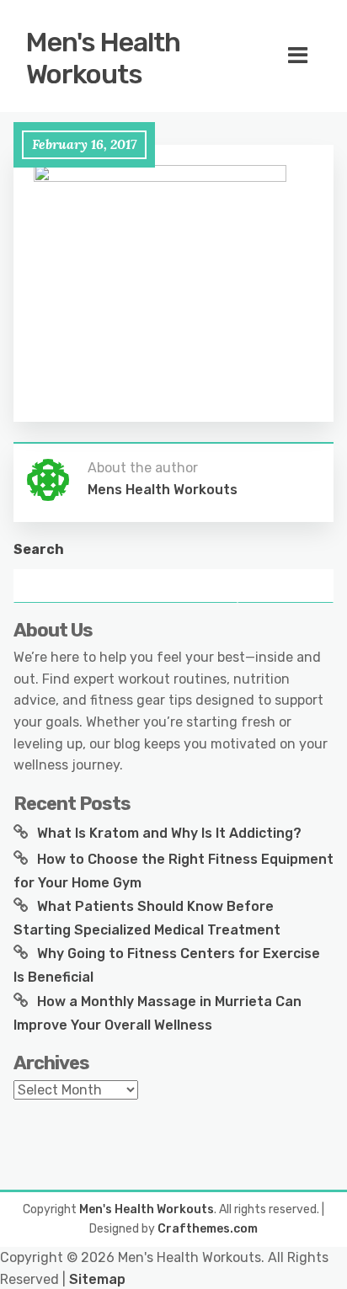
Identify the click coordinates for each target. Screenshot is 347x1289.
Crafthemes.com (207, 1229)
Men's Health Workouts (103, 58)
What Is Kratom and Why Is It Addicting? (169, 833)
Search (38, 549)
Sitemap (97, 1279)
